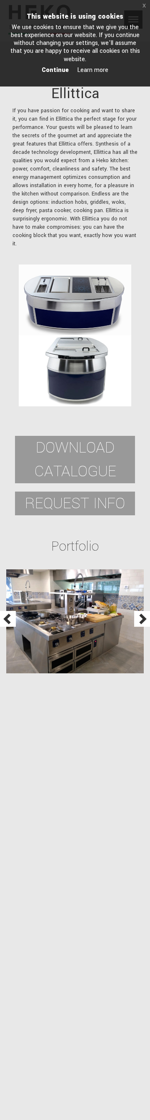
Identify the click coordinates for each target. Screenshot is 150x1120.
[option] (75, 621)
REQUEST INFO (75, 503)
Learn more (92, 70)
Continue (55, 70)
